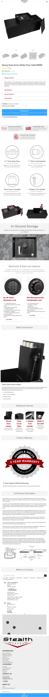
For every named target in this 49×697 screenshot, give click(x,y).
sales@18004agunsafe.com (13, 593)
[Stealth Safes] (24, 1)
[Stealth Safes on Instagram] (5, 681)
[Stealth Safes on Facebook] (3, 681)
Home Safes (19, 577)
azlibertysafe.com (11, 595)
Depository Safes (40, 577)
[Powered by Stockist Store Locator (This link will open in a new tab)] (24, 614)
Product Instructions (6, 653)
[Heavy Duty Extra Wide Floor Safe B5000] (24, 25)
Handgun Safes (5, 669)
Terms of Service (6, 661)
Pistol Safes (12, 577)
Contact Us (4, 657)
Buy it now (24, 114)
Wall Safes (26, 577)
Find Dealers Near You (7, 655)
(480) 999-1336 (10, 592)
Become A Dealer (6, 658)
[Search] (45, 576)
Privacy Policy (5, 659)
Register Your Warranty (7, 654)
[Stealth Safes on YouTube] (4, 681)
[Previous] (16, 50)
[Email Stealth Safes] (7, 681)
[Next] (33, 50)
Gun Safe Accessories (8, 579)
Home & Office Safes (6, 668)
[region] (24, 630)
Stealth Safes (7, 691)
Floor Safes (32, 577)
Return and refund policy (7, 662)
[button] (7, 622)
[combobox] (23, 576)
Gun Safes (6, 577)
